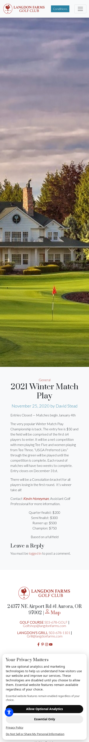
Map (54, 613)
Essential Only (44, 719)
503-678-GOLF (56, 622)
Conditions (60, 9)
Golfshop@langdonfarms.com (44, 626)
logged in (35, 553)
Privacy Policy (14, 727)
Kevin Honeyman (36, 498)
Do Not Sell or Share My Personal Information (35, 734)
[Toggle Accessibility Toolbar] (9, 712)
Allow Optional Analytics (44, 709)
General (45, 380)
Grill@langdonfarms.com (44, 636)
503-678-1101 (59, 633)
